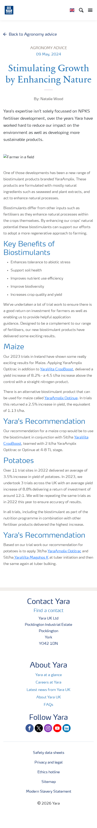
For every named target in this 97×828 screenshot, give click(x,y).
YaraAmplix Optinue (61, 398)
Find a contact (48, 611)
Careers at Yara (48, 682)
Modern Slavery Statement (48, 792)
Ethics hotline (48, 772)
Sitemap (49, 782)
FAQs (48, 705)
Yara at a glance (48, 675)
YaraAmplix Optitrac (64, 551)
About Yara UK (48, 697)
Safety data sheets (48, 753)
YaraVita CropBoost (56, 369)
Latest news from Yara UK (48, 690)
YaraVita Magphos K (31, 558)
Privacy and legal (48, 762)
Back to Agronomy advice (33, 34)
